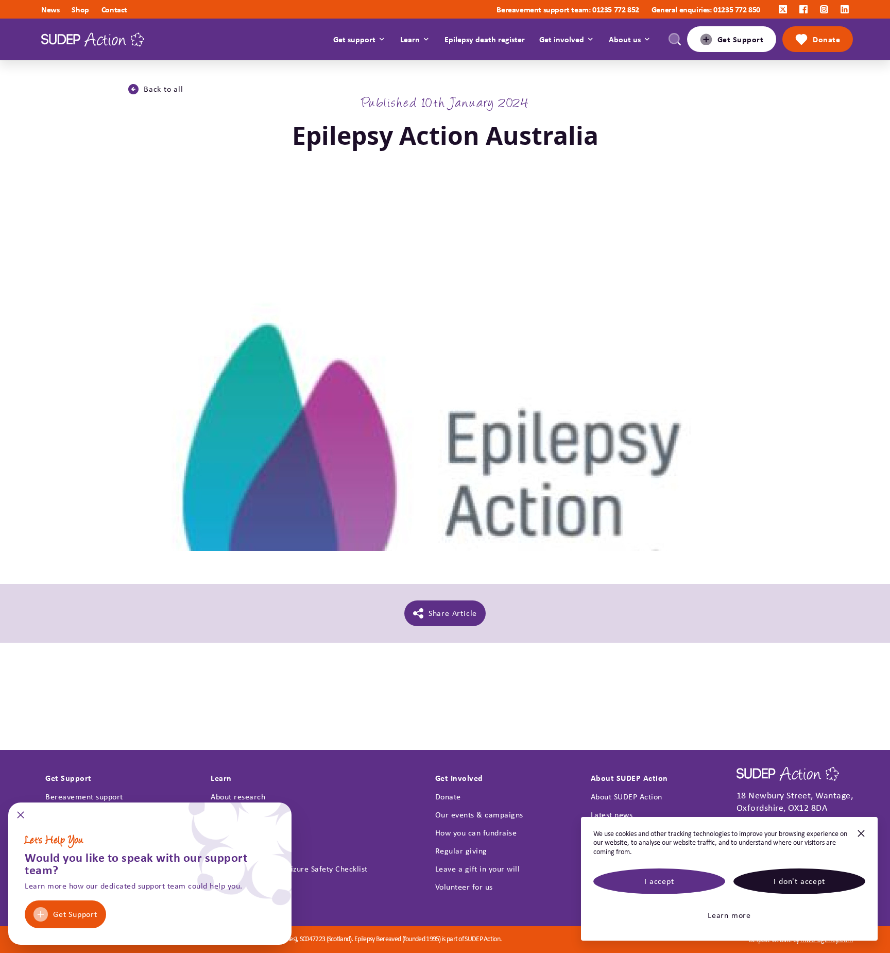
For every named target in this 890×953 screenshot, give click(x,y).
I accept (659, 881)
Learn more (729, 915)
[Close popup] (20, 818)
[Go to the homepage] (92, 39)
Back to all (163, 88)
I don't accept (799, 881)
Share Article (453, 613)
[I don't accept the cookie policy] (861, 837)
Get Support (75, 914)
